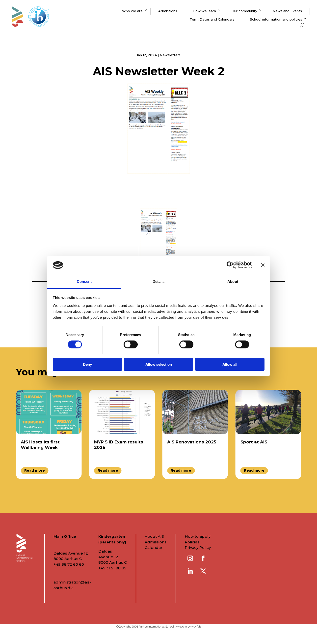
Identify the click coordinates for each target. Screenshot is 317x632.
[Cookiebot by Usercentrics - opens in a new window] (230, 265)
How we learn (204, 11)
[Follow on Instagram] (190, 558)
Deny (87, 364)
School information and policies (276, 19)
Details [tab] (159, 281)
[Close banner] (262, 265)
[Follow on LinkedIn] (190, 571)
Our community (244, 11)
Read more (34, 470)
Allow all (229, 364)
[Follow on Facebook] (203, 558)
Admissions (167, 11)
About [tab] (232, 281)
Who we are (132, 11)
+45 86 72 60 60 (68, 564)
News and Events (287, 11)
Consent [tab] (84, 281)
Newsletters (170, 55)
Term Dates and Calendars (212, 19)
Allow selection (158, 364)
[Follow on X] (203, 571)
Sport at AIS (253, 441)
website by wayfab (189, 626)
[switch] (131, 344)
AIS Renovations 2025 (191, 441)
